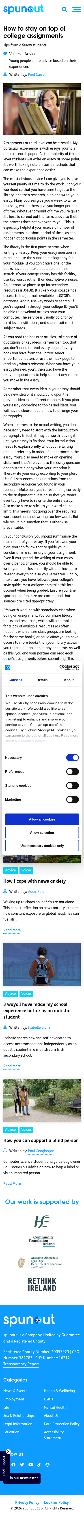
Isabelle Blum (39, 1028)
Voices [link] (26, 870)
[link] (29, 1320)
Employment (13, 1399)
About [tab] (69, 680)
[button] (76, 9)
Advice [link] (10, 870)
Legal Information (17, 1424)
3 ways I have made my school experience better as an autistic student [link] (36, 1011)
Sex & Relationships (18, 1416)
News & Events (15, 1391)
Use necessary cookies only (42, 846)
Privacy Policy (27, 1503)
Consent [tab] (15, 680)
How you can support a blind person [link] (41, 1141)
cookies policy (33, 741)
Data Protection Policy (62, 1424)
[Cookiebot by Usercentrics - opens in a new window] (60, 667)
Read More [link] (12, 930)
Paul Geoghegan (41, 1151)
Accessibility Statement (54, 1435)
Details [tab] (42, 680)
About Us (51, 1416)
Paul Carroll (37, 75)
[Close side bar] (8, 1451)
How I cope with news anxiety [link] (34, 881)
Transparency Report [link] (21, 1364)
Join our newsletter (22, 1478)
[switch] (72, 771)
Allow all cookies (42, 819)
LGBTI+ (49, 1399)
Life (6, 1408)
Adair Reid (36, 892)
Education (11, 1432)
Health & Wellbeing (59, 1391)
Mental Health (55, 1408)
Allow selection (42, 832)
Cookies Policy (56, 1503)
